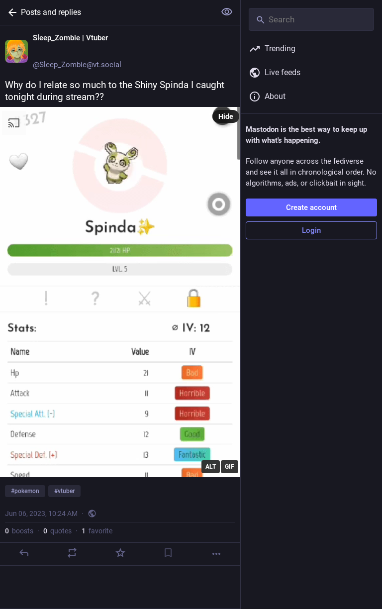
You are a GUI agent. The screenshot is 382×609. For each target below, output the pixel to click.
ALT (210, 466)
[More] (216, 554)
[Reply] (24, 553)
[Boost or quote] (72, 553)
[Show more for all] (226, 12)
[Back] (10, 12)
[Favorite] (120, 553)
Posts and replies (51, 12)
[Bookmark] (168, 553)
